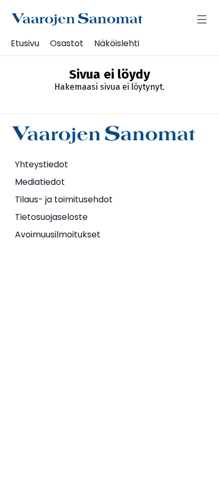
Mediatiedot (40, 182)
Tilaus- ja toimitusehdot (64, 199)
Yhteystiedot (41, 164)
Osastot (66, 43)
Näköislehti (116, 43)
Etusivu (25, 43)
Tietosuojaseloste (51, 217)
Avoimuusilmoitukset (57, 234)
